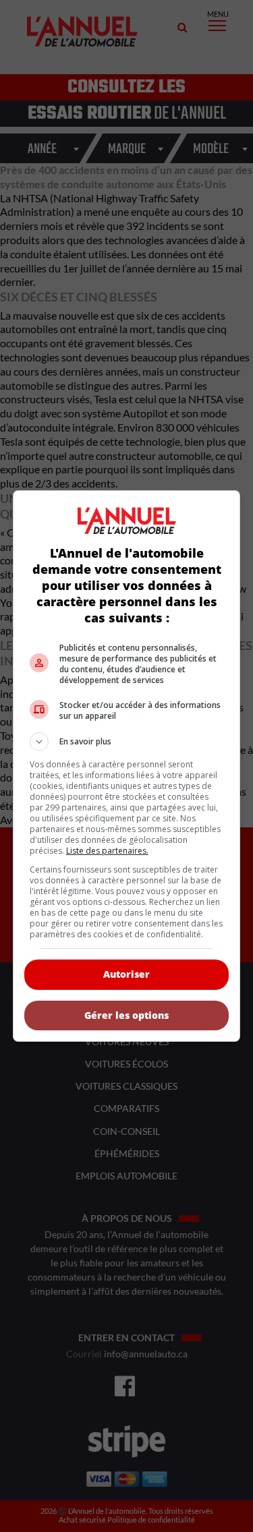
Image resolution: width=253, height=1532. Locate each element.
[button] (127, 741)
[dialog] (127, 766)
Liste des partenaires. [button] (107, 850)
